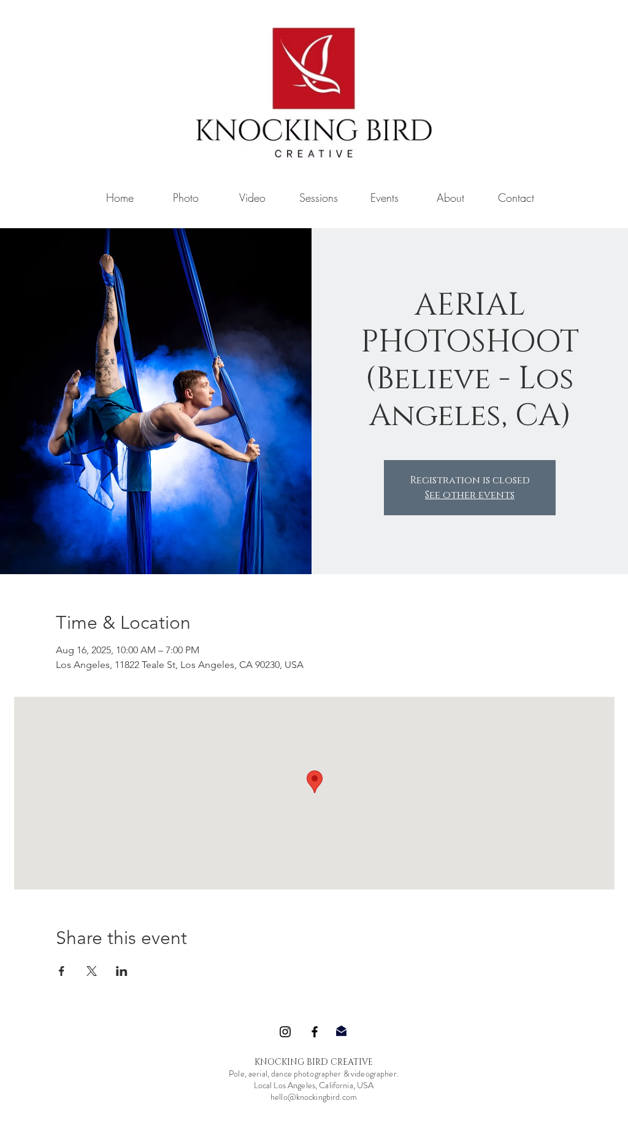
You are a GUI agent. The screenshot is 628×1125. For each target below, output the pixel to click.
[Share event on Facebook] (61, 971)
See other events (470, 495)
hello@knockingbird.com (313, 1097)
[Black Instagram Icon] (285, 1031)
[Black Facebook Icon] (314, 1031)
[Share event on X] (92, 971)
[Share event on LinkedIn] (122, 971)
